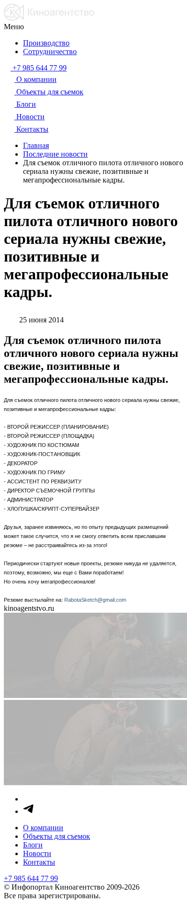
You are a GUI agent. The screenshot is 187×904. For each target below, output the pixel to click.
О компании (43, 828)
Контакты (39, 862)
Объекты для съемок (56, 836)
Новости (37, 853)
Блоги (33, 845)
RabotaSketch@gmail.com (95, 600)
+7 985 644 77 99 (31, 878)
